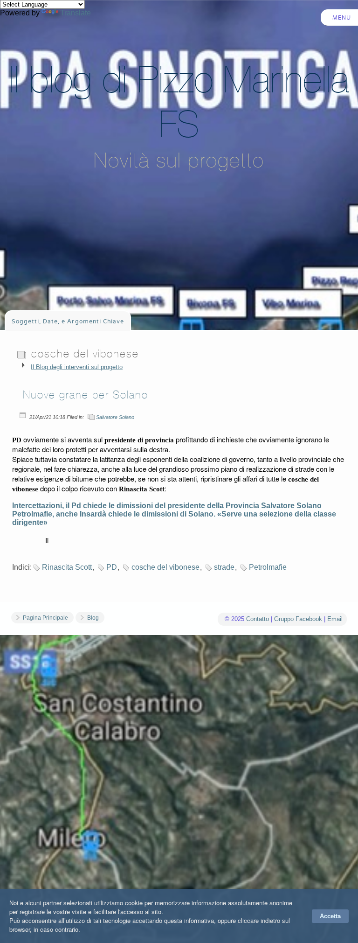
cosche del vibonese (165, 567)
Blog (93, 618)
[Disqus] (179, 781)
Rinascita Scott (67, 567)
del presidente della (189, 506)
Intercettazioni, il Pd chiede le (64, 506)
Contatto (257, 618)
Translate (75, 13)
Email (335, 618)
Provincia (242, 506)
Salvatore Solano (115, 417)
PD (111, 567)
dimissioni (135, 506)
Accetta (330, 916)
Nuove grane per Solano (85, 395)
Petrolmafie (268, 567)
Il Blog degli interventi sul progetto (77, 366)
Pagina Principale (45, 618)
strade (224, 567)
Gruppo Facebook (298, 618)
